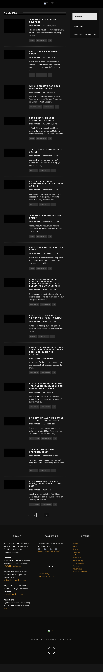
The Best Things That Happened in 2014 (42, 451)
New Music (34, 304)
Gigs (32, 438)
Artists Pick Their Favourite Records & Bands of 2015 (46, 183)
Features (33, 170)
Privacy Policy (43, 574)
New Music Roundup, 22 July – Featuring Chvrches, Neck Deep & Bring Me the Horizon (46, 350)
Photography (78, 560)
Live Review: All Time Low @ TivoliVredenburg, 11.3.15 (46, 419)
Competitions (35, 107)
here (5, 608)
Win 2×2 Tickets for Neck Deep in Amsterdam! (44, 87)
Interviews (34, 504)
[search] (93, 16)
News (32, 40)
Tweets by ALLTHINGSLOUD (84, 34)
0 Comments (41, 40)
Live (37, 438)
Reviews (33, 336)
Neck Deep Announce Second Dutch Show (42, 119)
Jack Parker (34, 26)
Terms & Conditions (46, 577)
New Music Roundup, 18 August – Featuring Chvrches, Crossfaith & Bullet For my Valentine (44, 282)
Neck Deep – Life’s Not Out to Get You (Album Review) (45, 317)
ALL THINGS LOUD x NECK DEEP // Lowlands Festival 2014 (45, 483)
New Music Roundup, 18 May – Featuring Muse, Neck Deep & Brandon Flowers (46, 386)
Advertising (77, 569)
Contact (76, 566)
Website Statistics (80, 572)
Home (75, 544)
